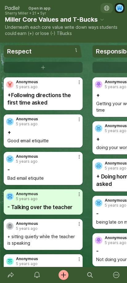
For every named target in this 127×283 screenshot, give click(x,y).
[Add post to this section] (43, 67)
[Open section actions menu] (76, 50)
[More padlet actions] (116, 275)
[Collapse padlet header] (102, 19)
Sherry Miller (16, 13)
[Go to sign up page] (120, 8)
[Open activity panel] (37, 275)
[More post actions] (75, 84)
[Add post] (63, 275)
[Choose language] (106, 8)
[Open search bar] (90, 275)
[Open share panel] (10, 275)
